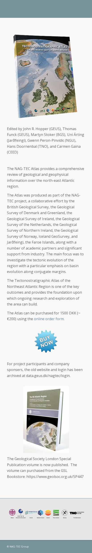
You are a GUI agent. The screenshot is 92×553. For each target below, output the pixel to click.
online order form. (49, 318)
